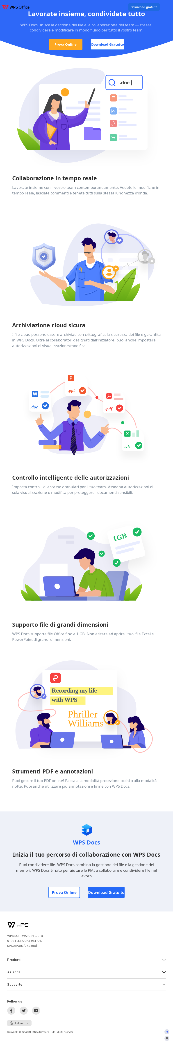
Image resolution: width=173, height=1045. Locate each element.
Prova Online (66, 44)
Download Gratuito (107, 44)
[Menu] (167, 7)
